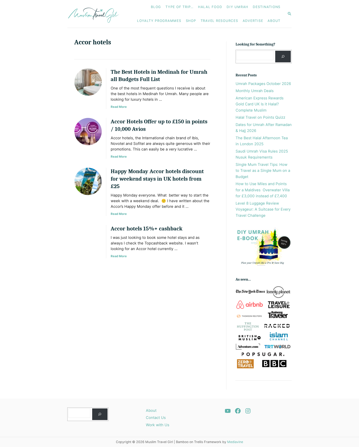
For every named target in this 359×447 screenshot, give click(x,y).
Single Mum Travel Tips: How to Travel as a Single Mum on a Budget (263, 170)
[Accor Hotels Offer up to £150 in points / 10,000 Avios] (88, 131)
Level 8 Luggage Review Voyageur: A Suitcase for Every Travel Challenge (263, 209)
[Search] (283, 57)
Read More (119, 107)
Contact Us (156, 417)
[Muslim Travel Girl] (95, 14)
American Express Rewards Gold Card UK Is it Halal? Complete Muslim (259, 104)
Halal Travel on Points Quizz (260, 117)
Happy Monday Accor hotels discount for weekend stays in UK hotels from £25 (157, 179)
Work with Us (157, 425)
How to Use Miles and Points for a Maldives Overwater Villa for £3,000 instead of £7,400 (263, 190)
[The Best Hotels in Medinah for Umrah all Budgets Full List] (88, 82)
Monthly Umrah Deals (255, 91)
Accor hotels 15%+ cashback (146, 228)
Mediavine (235, 442)
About (151, 410)
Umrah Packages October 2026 (263, 83)
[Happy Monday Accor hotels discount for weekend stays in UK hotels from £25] (88, 181)
